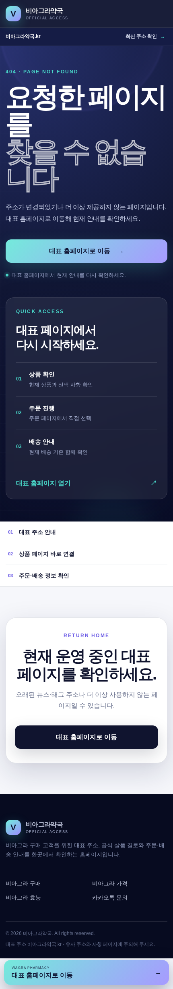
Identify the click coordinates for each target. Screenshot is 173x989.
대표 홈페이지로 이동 (86, 250)
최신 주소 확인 (145, 36)
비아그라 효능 (23, 897)
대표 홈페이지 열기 (86, 483)
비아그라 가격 (110, 883)
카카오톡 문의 (110, 897)
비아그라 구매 (23, 883)
